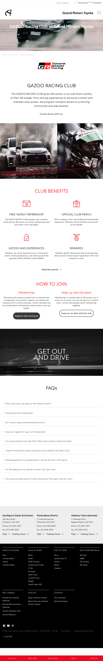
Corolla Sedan (8, 565)
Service (32, 592)
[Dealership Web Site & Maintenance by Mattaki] (7, 636)
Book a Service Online (37, 597)
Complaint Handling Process (83, 631)
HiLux (56, 555)
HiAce (56, 565)
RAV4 (30, 555)
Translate (97, 2)
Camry (5, 561)
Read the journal (50, 269)
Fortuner (31, 571)
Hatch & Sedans (11, 550)
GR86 (82, 558)
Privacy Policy (65, 631)
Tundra (57, 561)
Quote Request (9, 614)
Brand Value (13, 55)
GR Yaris (83, 555)
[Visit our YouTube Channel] (8, 625)
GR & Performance (90, 550)
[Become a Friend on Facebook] (4, 625)
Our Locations (60, 597)
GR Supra (83, 565)
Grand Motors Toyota (77, 12)
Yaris (4, 555)
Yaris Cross (32, 574)
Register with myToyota (26, 315)
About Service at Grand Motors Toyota (38, 602)
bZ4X (30, 558)
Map (5, 533)
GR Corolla (84, 561)
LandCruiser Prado (36, 565)
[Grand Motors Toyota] (7, 13)
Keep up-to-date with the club (76, 313)
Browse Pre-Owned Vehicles (11, 599)
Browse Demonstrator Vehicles (12, 605)
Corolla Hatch (8, 558)
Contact (58, 592)
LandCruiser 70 (60, 558)
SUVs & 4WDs (35, 550)
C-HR (30, 568)
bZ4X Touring (33, 561)
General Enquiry (60, 601)
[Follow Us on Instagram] (12, 625)
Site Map (55, 631)
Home (4, 55)
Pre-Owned (9, 592)
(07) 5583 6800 (49, 526)
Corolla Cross (34, 577)
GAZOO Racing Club (27, 55)
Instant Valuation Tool (12, 610)
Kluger (31, 581)
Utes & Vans (60, 550)
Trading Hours (19, 533)
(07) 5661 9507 (15, 526)
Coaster (57, 568)
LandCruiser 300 (35, 584)
